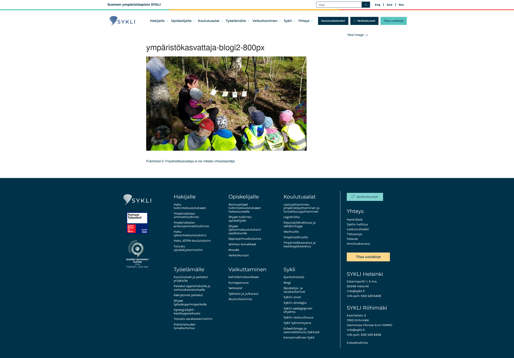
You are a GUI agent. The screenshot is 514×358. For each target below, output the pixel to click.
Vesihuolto (291, 231)
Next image (358, 34)
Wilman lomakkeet (242, 244)
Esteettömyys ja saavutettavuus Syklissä (301, 330)
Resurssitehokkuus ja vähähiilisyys (300, 224)
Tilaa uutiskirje (394, 20)
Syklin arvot (292, 297)
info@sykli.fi (356, 291)
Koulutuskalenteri (333, 20)
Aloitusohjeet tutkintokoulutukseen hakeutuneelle (244, 208)
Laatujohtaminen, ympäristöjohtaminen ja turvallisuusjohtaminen (301, 208)
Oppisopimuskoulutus (244, 238)
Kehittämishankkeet (243, 277)
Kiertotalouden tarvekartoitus (185, 326)
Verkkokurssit (366, 20)
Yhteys (303, 21)
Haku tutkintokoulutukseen (190, 206)
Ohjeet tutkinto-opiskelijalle (240, 218)
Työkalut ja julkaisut (243, 294)
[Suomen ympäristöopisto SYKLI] (122, 21)
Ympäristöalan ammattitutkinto (186, 215)
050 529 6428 (371, 296)
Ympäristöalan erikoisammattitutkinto (191, 224)
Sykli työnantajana (297, 323)
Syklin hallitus (357, 224)
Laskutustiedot (358, 229)
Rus (401, 4)
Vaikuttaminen (264, 21)
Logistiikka (292, 217)
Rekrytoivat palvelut (188, 295)
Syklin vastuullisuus (298, 317)
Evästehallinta (357, 343)
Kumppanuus (238, 282)
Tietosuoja (354, 234)
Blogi (287, 282)
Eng (377, 4)
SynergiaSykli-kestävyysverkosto (187, 311)
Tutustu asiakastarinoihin (193, 319)
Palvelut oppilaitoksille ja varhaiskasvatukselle (192, 288)
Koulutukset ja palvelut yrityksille (191, 278)
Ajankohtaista (294, 277)
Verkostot (235, 288)
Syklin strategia (295, 303)
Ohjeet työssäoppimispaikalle (190, 302)
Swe (389, 4)
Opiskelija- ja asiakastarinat (294, 290)
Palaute (352, 239)
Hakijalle (157, 21)
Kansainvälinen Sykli (299, 337)
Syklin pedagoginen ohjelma (298, 310)
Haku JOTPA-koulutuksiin (192, 240)
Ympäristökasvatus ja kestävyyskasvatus (300, 244)
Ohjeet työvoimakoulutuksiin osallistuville (244, 229)
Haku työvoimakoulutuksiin (190, 233)
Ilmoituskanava (358, 243)
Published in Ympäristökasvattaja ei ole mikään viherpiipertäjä (190, 161)
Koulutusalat (208, 21)
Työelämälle (236, 21)
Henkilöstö (355, 219)
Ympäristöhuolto (296, 237)
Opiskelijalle (181, 21)
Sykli (288, 21)
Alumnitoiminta (240, 299)
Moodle (233, 250)
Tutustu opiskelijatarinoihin (188, 248)
